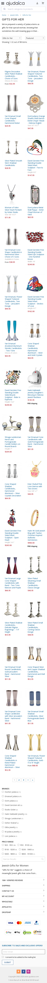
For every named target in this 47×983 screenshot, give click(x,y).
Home (4, 15)
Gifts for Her (26, 15)
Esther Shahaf (12, 823)
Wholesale (7, 901)
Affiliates (6, 907)
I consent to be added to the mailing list (20, 957)
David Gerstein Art (13, 805)
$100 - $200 (11, 849)
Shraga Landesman (14, 818)
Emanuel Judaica (13, 796)
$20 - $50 (10, 845)
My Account (8, 896)
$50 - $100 (26, 845)
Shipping (6, 885)
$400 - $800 (11, 854)
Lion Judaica (11, 836)
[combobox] (23, 9)
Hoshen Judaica (13, 792)
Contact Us (8, 891)
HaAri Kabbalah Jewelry (16, 814)
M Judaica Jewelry (13, 831)
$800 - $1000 (28, 854)
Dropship (6, 912)
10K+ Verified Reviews (12, 880)
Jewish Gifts (14, 15)
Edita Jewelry (11, 827)
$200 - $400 (28, 849)
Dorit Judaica (11, 800)
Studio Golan (11, 809)
